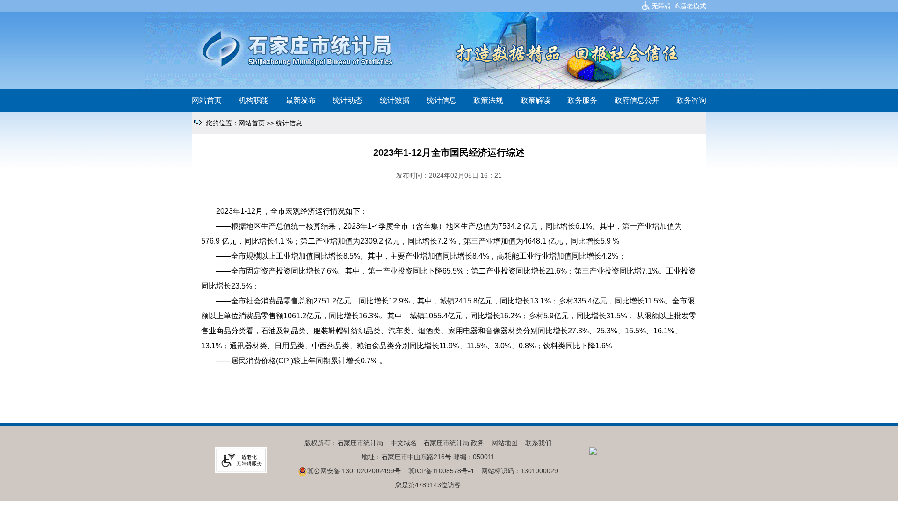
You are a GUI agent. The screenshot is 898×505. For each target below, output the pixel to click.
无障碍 (661, 6)
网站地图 (505, 443)
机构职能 (253, 100)
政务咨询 (691, 100)
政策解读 (535, 100)
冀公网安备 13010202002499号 (354, 471)
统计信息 (441, 100)
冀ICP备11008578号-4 (441, 471)
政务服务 (582, 100)
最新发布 (301, 100)
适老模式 (693, 6)
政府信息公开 (637, 100)
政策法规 (488, 100)
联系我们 (538, 443)
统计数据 (395, 100)
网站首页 (207, 100)
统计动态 (347, 100)
